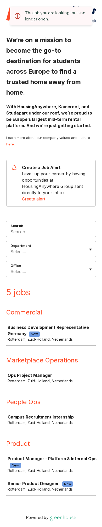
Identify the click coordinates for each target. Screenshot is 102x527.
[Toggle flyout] (90, 249)
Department (20, 245)
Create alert (33, 199)
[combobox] (11, 251)
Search (16, 226)
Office (15, 265)
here (10, 144)
